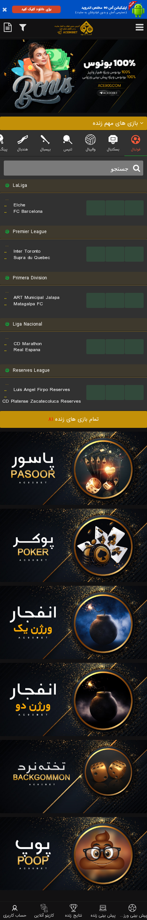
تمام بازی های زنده (73, 419)
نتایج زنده (73, 915)
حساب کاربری (14, 915)
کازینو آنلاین (44, 915)
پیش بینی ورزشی (132, 915)
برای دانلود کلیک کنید (36, 9)
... (96, 207)
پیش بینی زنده (103, 915)
